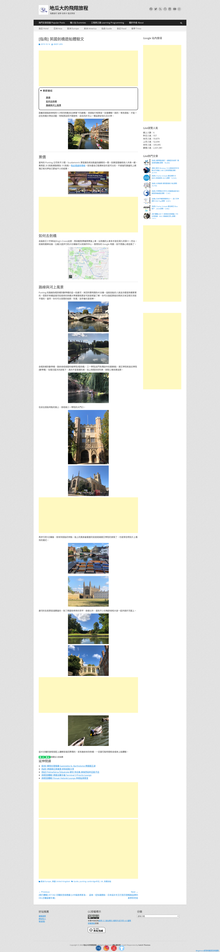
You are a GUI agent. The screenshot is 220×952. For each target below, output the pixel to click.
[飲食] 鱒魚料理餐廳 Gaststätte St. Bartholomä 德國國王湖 (68, 766)
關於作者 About (136, 22)
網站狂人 (42, 918)
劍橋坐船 (107, 881)
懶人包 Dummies (78, 22)
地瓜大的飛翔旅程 (69, 8)
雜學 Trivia (136, 28)
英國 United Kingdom (61, 881)
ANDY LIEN (58, 44)
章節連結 (47, 90)
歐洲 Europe (73, 28)
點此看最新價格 (78, 165)
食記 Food (121, 28)
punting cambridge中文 (90, 881)
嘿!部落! (42, 921)
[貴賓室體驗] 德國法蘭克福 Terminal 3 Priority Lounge (66, 775)
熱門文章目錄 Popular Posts (52, 22)
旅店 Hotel (44, 28)
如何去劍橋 (51, 101)
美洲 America (90, 28)
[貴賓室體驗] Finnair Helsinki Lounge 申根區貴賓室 (64, 778)
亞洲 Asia (58, 28)
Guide (76, 881)
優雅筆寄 (42, 916)
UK (102, 881)
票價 (48, 97)
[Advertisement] (88, 68)
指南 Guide (106, 28)
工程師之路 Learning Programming (107, 22)
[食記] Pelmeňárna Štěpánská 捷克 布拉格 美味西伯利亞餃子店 (70, 772)
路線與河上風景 (53, 105)
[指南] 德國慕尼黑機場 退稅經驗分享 (57, 769)
